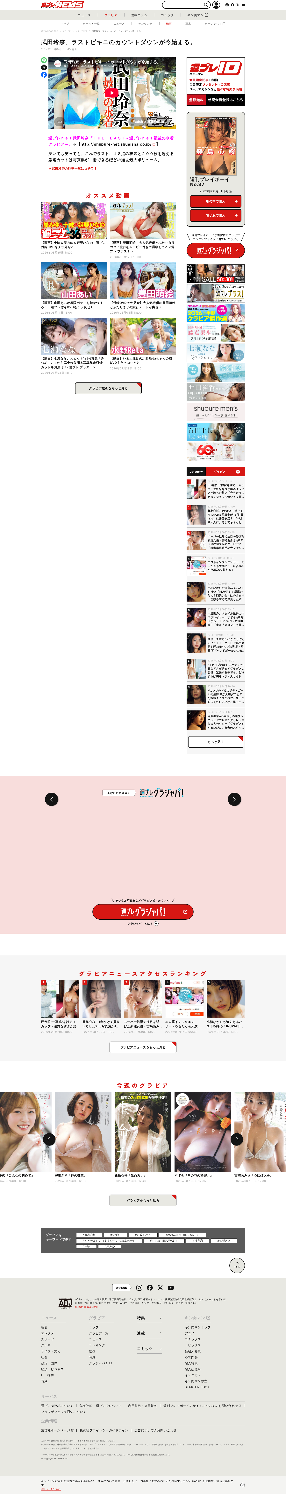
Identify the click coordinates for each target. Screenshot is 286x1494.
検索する (206, 5)
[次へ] (237, 1139)
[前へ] (49, 1139)
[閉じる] (242, 1485)
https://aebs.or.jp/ (87, 1306)
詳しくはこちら (51, 1489)
